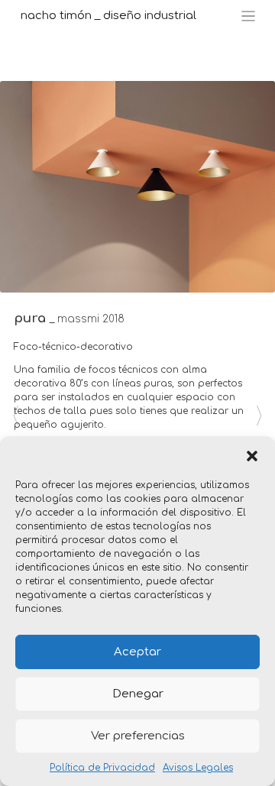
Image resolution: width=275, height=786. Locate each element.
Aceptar (137, 651)
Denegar (137, 693)
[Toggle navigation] (248, 16)
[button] (252, 455)
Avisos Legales (198, 767)
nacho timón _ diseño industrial (108, 15)
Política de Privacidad (102, 767)
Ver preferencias (138, 735)
